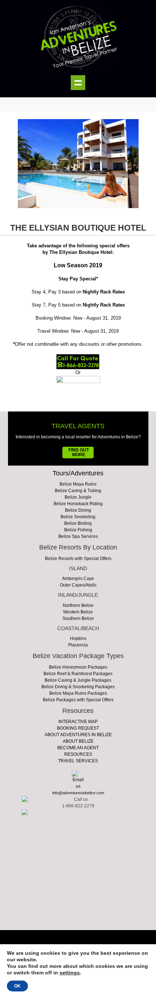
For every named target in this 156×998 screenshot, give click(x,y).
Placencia (78, 645)
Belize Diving (78, 510)
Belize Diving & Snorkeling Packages (78, 686)
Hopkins (78, 638)
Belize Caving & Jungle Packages (78, 680)
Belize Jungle (78, 497)
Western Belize (78, 611)
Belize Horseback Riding (78, 503)
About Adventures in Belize (78, 734)
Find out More (79, 452)
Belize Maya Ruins (78, 484)
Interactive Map (78, 721)
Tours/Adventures (78, 473)
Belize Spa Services (78, 536)
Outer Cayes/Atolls (78, 585)
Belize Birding (78, 523)
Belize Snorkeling (78, 516)
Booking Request (78, 728)
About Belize (78, 741)
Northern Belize (78, 605)
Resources (78, 754)
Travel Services (78, 760)
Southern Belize (78, 618)
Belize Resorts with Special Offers (78, 558)
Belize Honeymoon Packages (78, 667)
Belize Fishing (78, 529)
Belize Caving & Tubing (78, 490)
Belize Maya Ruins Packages (78, 693)
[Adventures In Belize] (78, 37)
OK (17, 986)
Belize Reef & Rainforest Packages (78, 673)
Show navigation (78, 82)
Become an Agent (78, 747)
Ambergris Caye (78, 578)
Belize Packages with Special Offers (78, 699)
